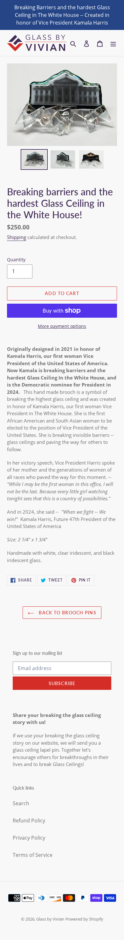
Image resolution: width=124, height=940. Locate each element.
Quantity (16, 260)
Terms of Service (32, 854)
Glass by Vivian (50, 919)
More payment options (62, 326)
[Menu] (113, 43)
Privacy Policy (29, 837)
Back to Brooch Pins (66, 612)
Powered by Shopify (84, 919)
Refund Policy (29, 820)
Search (21, 803)
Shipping (16, 237)
